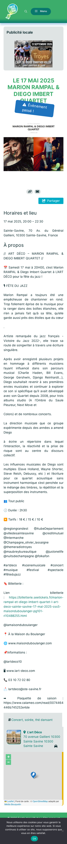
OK (34, 838)
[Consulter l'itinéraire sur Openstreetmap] (55, 746)
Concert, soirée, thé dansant (32, 720)
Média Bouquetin (12, 804)
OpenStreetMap (40, 801)
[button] (26, 11)
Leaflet (10, 801)
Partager (53, 201)
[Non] (62, 831)
